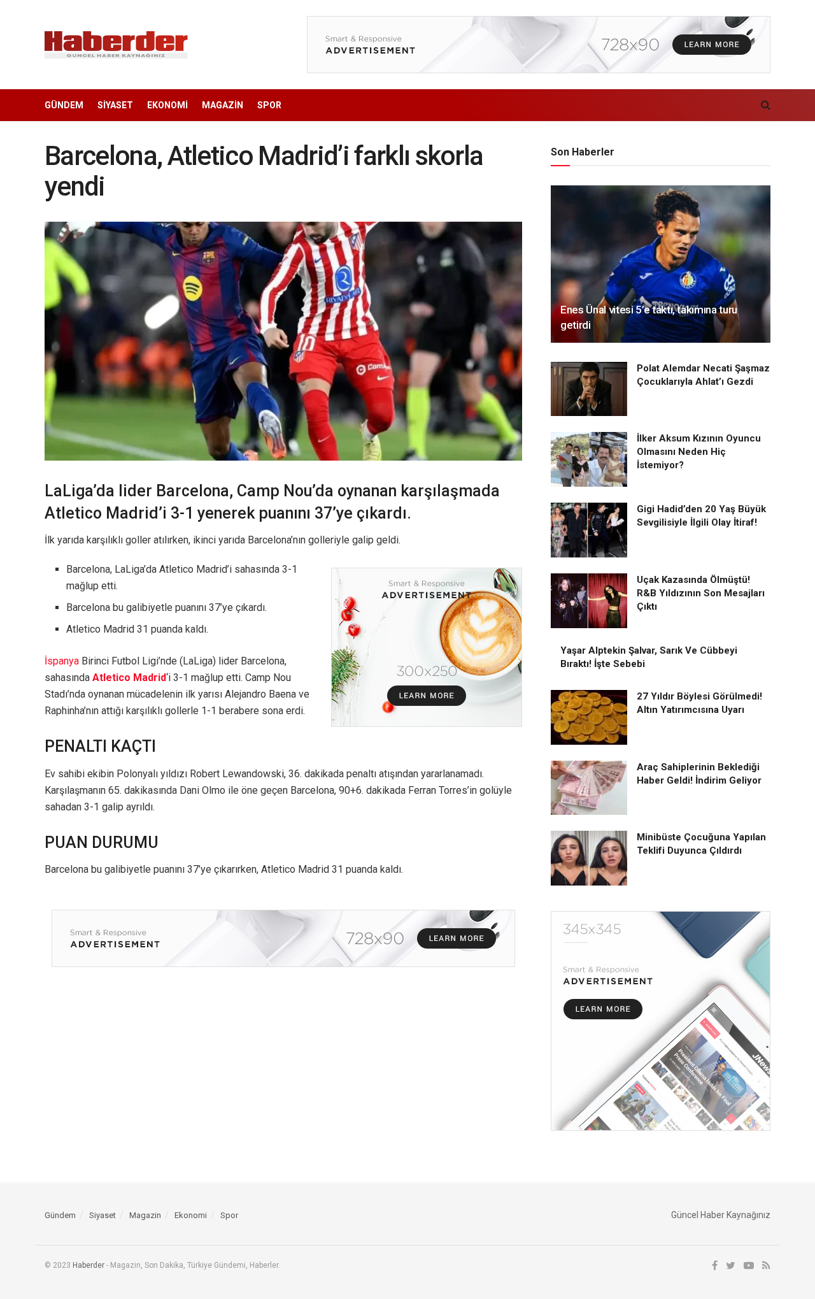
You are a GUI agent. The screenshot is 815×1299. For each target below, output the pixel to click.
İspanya (62, 661)
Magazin (222, 105)
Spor (269, 105)
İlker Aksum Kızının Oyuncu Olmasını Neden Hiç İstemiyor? (699, 452)
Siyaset (115, 105)
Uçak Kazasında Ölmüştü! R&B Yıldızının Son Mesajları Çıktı (701, 593)
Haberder (88, 1265)
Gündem (64, 105)
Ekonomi (167, 105)
